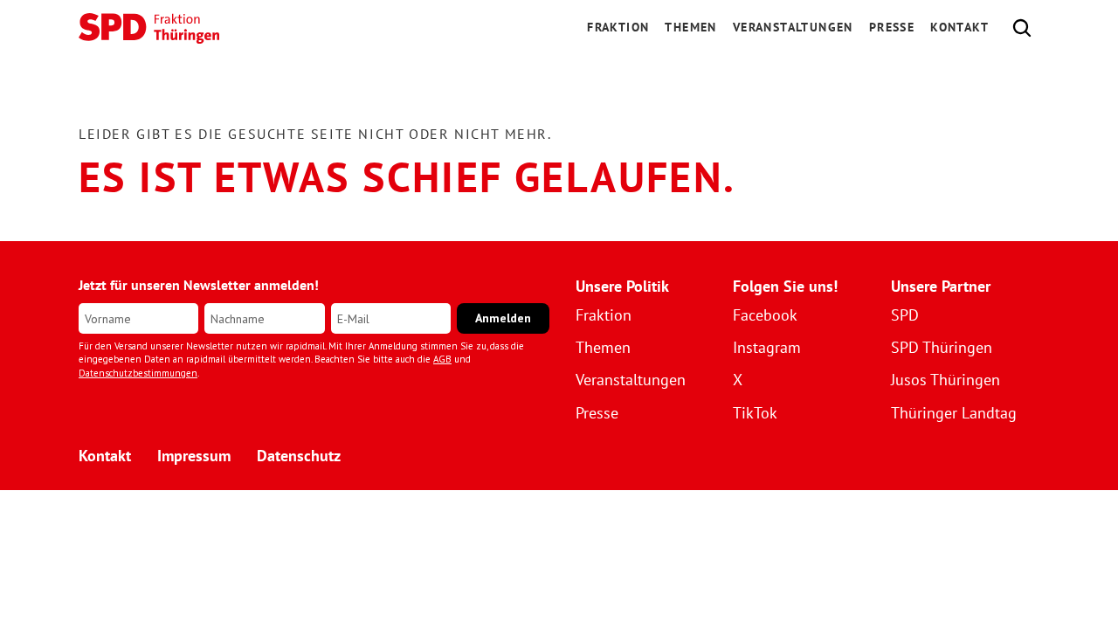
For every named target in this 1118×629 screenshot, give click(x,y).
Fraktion (603, 315)
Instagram (767, 347)
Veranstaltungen (793, 27)
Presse (891, 27)
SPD (905, 315)
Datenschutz (299, 456)
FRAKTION (618, 27)
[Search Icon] (1021, 27)
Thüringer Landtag (954, 413)
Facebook (765, 315)
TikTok (755, 413)
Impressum (194, 456)
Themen (690, 27)
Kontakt (959, 27)
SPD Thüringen (941, 347)
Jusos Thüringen (945, 380)
